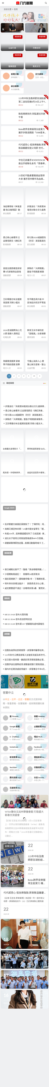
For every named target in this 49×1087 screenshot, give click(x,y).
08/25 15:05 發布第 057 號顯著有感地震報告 (24, 624)
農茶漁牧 (31, 337)
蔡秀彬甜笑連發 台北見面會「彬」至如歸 (37, 449)
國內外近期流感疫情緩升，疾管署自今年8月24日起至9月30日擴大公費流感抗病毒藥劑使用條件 (25, 669)
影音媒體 (7, 433)
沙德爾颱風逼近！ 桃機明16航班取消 (22, 574)
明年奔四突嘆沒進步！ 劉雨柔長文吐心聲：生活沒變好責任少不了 (25, 584)
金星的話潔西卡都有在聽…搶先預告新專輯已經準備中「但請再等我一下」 (37, 473)
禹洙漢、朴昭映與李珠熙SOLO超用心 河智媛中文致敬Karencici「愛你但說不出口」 (13, 473)
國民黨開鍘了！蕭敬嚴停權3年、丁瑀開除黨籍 (25, 579)
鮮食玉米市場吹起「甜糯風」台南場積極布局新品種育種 (36, 333)
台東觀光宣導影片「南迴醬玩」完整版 (13, 449)
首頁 (16, 9)
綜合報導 (7, 214)
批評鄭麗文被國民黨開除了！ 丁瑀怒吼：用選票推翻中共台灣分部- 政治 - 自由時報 (25, 524)
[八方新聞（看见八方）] (24, 3)
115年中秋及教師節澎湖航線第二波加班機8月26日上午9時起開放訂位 (32, 101)
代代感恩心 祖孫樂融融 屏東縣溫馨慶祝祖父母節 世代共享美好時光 (32, 148)
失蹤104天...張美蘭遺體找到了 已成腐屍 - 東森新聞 (25, 534)
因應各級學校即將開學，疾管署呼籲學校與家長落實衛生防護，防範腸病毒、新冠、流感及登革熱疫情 (25, 650)
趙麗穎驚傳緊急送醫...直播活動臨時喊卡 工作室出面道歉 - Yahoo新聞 (25, 543)
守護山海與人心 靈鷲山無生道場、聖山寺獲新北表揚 (36, 364)
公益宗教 (31, 368)
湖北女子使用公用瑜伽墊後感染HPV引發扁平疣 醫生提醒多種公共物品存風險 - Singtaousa (25, 539)
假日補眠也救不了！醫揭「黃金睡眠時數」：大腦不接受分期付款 (25, 570)
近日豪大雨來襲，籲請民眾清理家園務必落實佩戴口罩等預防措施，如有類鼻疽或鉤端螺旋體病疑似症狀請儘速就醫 (25, 660)
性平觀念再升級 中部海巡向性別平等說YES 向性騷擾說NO (36, 302)
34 (34, 376)
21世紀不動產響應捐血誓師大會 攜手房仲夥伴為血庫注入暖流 (32, 179)
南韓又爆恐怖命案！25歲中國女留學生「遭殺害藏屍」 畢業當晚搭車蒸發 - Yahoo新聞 (25, 529)
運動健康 (7, 276)
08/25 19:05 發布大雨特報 (16, 615)
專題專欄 (10, 383)
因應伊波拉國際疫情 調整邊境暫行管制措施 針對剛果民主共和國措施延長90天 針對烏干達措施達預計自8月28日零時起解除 (25, 665)
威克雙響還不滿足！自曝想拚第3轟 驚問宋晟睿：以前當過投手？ (25, 588)
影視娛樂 (31, 214)
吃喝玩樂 (7, 337)
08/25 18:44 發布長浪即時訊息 (18, 619)
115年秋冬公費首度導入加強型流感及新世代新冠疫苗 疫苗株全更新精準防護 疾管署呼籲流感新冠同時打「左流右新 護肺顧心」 (25, 655)
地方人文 (31, 276)
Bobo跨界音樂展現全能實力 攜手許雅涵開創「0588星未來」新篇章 (32, 132)
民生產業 (31, 245)
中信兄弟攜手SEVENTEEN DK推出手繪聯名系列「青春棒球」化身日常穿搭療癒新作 (32, 163)
